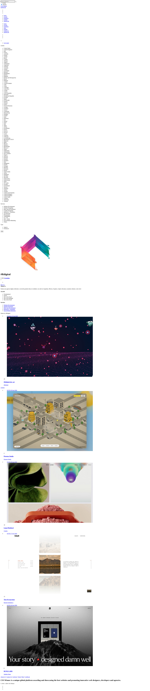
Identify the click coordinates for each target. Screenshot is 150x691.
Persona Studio (9, 456)
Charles (6, 531)
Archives (14, 677)
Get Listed (6, 43)
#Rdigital (6, 385)
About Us (3, 677)
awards (5, 17)
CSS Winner (4, 6)
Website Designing (8, 306)
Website (4, 4)
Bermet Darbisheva (8, 602)
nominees (6, 18)
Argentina (7, 278)
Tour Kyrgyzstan (9, 599)
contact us (6, 30)
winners (3, 387)
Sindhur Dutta (7, 674)
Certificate (27, 677)
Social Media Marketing (10, 310)
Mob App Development (9, 308)
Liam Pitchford (9, 528)
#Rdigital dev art (9, 382)
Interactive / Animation (9, 309)
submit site (3, 7)
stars (5, 28)
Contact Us (9, 677)
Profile (4, 3)
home (5, 15)
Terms (19, 677)
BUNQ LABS (8, 671)
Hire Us (3, 284)
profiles (5, 19)
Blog (23, 677)
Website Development (9, 305)
